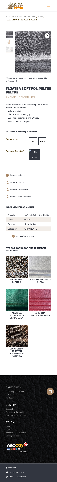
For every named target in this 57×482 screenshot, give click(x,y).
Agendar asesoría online (16, 433)
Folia (40, 16)
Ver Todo (9, 398)
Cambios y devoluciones (16, 412)
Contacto (10, 429)
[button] (47, 35)
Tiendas (9, 426)
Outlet (8, 394)
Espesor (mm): (12, 139)
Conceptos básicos (14, 436)
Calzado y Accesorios (24, 16)
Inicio (8, 16)
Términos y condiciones (16, 415)
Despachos (10, 409)
